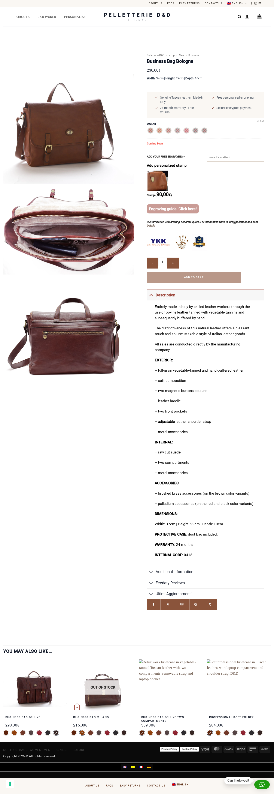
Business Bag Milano (91, 717)
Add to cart (194, 277)
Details (151, 225)
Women (35, 750)
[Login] (247, 16)
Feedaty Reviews (170, 583)
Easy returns (189, 3)
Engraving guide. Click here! (173, 209)
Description (165, 295)
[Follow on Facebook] (251, 3)
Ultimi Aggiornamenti (174, 593)
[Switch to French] (141, 767)
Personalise (75, 17)
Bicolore (77, 750)
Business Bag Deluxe (22, 717)
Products (21, 17)
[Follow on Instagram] (255, 3)
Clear (260, 121)
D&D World (46, 17)
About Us (155, 3)
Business (193, 55)
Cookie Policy (189, 748)
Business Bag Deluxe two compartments (162, 719)
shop (172, 55)
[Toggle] (151, 295)
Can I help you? (238, 780)
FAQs (170, 3)
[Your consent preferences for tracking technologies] (10, 784)
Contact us (213, 3)
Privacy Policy (169, 748)
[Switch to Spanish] (133, 767)
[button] (239, 17)
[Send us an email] (260, 3)
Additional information (174, 571)
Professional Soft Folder (231, 717)
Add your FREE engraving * (166, 156)
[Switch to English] (125, 767)
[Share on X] (168, 604)
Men (181, 55)
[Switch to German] (149, 767)
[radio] (150, 130)
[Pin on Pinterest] (196, 604)
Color (151, 124)
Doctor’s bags (15, 750)
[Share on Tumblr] (210, 604)
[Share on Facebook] (154, 604)
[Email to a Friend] (182, 604)
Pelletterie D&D (156, 55)
